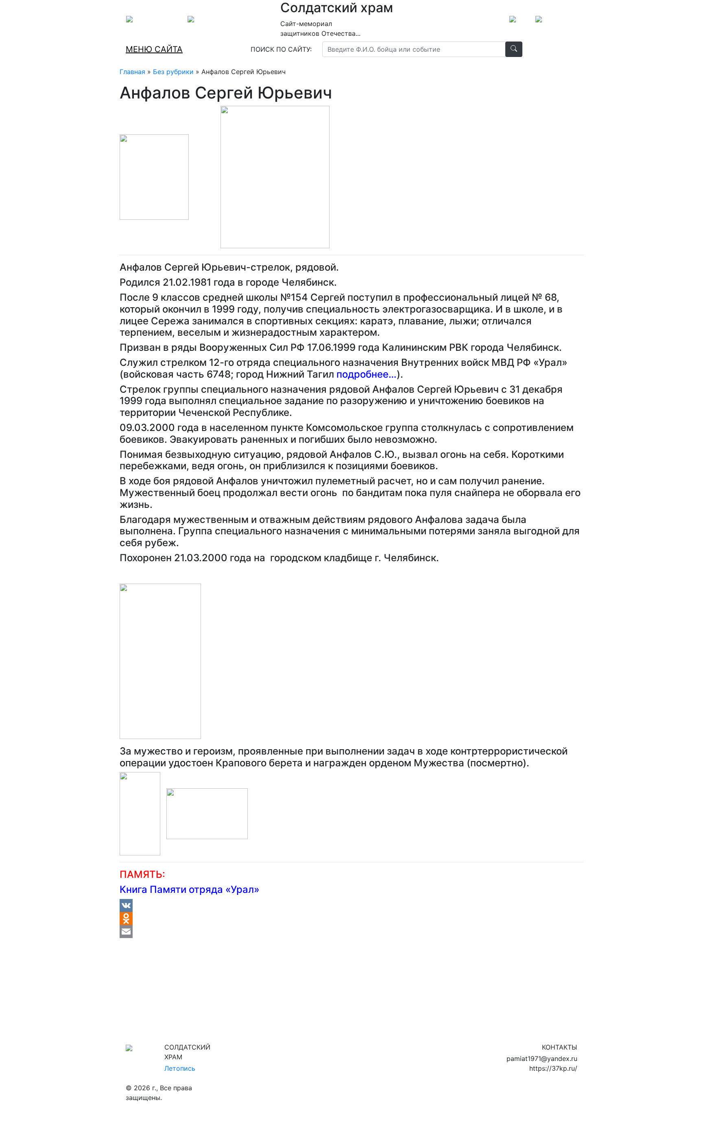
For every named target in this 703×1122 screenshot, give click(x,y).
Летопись (179, 1068)
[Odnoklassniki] (351, 918)
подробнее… (366, 374)
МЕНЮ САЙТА (154, 49)
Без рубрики (173, 72)
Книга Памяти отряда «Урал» (190, 889)
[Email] (351, 931)
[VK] (351, 905)
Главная (132, 72)
